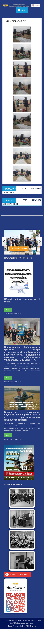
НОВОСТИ (17, 314)
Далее (8, 310)
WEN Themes (31, 626)
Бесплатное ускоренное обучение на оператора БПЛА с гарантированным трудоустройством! (22, 416)
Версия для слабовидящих (19, 574)
